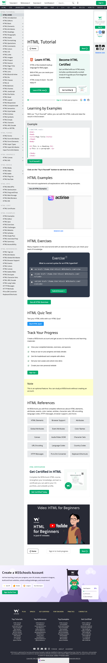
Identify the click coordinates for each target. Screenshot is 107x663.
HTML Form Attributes (11, 139)
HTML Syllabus (8, 233)
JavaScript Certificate (86, 626)
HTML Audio (7, 173)
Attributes (80, 420)
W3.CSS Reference (40, 631)
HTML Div (6, 77)
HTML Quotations (9, 43)
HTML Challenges (9, 227)
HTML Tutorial (17, 623)
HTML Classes (8, 80)
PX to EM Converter (10, 291)
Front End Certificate (86, 627)
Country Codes (80, 445)
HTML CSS (6, 52)
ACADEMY (69, 649)
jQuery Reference (40, 640)
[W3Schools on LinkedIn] (100, 46)
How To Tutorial (17, 627)
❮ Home (32, 48)
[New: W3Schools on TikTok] (103, 49)
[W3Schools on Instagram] (100, 49)
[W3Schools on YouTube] (96, 46)
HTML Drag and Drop (10, 192)
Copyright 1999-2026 (33, 658)
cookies (56, 655)
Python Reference (40, 629)
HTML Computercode (10, 105)
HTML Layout (7, 100)
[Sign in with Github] (88, 100)
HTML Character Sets (10, 277)
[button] (73, 3)
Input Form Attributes (11, 150)
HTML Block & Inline (10, 74)
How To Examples (63, 627)
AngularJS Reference (40, 638)
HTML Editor (7, 219)
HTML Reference (40, 623)
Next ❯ (85, 48)
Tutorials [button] (13, 3)
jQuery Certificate (86, 634)
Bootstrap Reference (40, 632)
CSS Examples (63, 624)
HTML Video (7, 171)
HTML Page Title (9, 66)
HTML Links (7, 55)
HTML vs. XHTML (9, 128)
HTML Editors (8, 21)
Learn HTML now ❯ (40, 90)
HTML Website (8, 230)
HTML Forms (7, 136)
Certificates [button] (49, 3)
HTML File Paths (9, 94)
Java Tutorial (17, 637)
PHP (52, 7)
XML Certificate (86, 640)
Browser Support (58, 420)
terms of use (49, 655)
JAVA (45, 7)
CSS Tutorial (17, 624)
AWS (74, 7)
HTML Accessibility (9, 244)
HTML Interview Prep (10, 239)
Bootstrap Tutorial (17, 634)
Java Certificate (86, 635)
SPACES (32, 612)
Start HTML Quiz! (35, 324)
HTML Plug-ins (8, 176)
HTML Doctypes (8, 274)
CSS (10, 7)
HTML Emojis (7, 120)
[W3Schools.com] (16, 613)
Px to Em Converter (58, 454)
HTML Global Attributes (11, 257)
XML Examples (63, 638)
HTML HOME (7, 15)
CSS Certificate (86, 624)
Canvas (37, 437)
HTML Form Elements (11, 141)
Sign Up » (32, 372)
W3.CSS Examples (63, 632)
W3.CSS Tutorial (17, 632)
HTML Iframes (8, 88)
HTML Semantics (9, 108)
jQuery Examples (63, 640)
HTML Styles (7, 38)
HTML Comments (9, 46)
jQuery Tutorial (17, 640)
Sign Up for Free (10, 592)
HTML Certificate (9, 208)
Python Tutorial (17, 631)
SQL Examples (63, 629)
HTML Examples (8, 216)
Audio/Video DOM (58, 437)
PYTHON (37, 7)
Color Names (80, 429)
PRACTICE (71, 612)
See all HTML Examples (38, 188)
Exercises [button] (36, 3)
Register (100, 36)
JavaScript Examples (63, 626)
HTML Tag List (8, 252)
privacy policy (65, 655)
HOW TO (91, 7)
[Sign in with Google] (81, 100)
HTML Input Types (9, 144)
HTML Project (8, 60)
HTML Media (7, 168)
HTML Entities (8, 114)
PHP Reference (40, 634)
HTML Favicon (8, 63)
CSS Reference (40, 624)
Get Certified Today (39, 492)
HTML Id (6, 83)
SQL (29, 7)
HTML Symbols (8, 117)
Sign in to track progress (58, 551)
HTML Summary (8, 241)
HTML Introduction (10, 18)
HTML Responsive (9, 103)
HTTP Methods (8, 289)
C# (68, 7)
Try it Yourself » (34, 161)
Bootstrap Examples (63, 634)
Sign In (100, 27)
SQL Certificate (86, 629)
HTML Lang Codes (9, 283)
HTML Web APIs (8, 187)
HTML (4, 7)
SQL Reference (40, 627)
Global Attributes (37, 429)
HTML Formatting (9, 40)
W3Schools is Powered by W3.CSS (70, 658)
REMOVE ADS (58, 231)
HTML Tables (7, 69)
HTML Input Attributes (11, 147)
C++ (62, 7)
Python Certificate (86, 631)
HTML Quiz (7, 222)
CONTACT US (83, 612)
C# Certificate (86, 638)
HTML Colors (7, 49)
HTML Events (7, 263)
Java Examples (63, 637)
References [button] (25, 3)
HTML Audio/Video (9, 272)
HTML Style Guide (9, 111)
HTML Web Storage (10, 195)
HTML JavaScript (9, 91)
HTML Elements (8, 26)
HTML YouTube (8, 179)
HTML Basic (7, 23)
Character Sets (80, 437)
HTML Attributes (9, 29)
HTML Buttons (8, 86)
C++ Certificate (86, 637)
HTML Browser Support (11, 260)
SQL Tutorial (17, 629)
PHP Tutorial (17, 635)
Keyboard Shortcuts (10, 294)
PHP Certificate (86, 632)
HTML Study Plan (9, 236)
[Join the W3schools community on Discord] (103, 46)
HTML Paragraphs (9, 35)
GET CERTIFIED (44, 612)
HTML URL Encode (9, 125)
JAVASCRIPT (20, 7)
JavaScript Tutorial (17, 626)
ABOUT (61, 649)
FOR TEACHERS (58, 612)
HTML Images (8, 57)
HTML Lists (7, 71)
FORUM (54, 649)
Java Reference (40, 637)
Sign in (59, 100)
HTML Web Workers (10, 198)
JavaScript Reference (40, 626)
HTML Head (7, 97)
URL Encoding (37, 445)
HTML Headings (8, 32)
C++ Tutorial (17, 638)
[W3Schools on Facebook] (97, 49)
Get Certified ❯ (67, 90)
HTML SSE (6, 201)
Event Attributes (58, 429)
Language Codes (58, 445)
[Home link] (4, 3)
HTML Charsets (8, 122)
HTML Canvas (7, 157)
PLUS (24, 612)
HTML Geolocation (9, 190)
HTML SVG (6, 160)
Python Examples (63, 631)
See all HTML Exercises (39, 302)
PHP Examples (63, 635)
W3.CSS (82, 7)
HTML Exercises (8, 224)
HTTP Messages (8, 286)
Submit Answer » (58, 291)
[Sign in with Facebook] (84, 100)
